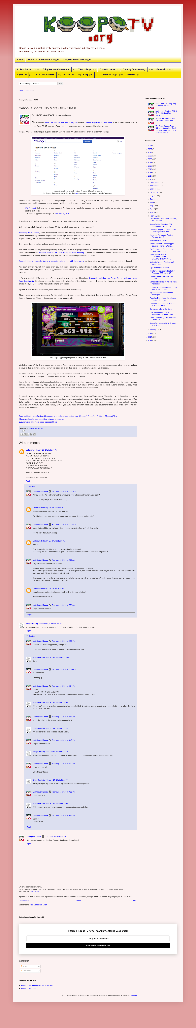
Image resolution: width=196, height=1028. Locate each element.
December (154, 182)
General (160, 69)
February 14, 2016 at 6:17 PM (56, 728)
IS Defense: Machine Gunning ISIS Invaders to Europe (163, 288)
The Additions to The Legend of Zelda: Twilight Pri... (162, 250)
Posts (24, 966)
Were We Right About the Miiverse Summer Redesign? (163, 299)
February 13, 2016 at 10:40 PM (57, 657)
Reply (28, 481)
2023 (150, 156)
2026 (150, 146)
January (153, 330)
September (154, 192)
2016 (150, 179)
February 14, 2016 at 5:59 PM (63, 717)
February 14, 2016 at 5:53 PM (56, 702)
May (152, 206)
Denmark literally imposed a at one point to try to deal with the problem (51, 261)
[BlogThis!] (24, 434)
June (152, 202)
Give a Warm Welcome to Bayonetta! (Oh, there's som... (162, 313)
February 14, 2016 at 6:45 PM (63, 740)
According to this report (29, 233)
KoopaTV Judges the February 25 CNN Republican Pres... (163, 231)
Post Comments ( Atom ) (39, 905)
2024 (150, 152)
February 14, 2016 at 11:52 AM (64, 525)
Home (20, 59)
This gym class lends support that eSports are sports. (41, 419)
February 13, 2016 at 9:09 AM (45, 450)
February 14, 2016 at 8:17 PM (56, 780)
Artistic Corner (25, 69)
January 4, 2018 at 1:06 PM (55, 837)
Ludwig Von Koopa (40, 491)
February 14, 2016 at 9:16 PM (56, 803)
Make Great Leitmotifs (158, 241)
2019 (150, 169)
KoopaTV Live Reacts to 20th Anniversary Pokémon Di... (161, 225)
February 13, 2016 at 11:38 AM (64, 491)
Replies (32, 486)
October (153, 189)
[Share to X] (27, 434)
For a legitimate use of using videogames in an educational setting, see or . (68, 416)
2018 (150, 173)
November (154, 186)
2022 (150, 159)
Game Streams (107, 69)
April (152, 209)
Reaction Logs (109, 74)
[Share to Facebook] (31, 434)
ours (76, 193)
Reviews (131, 74)
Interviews (68, 74)
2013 (150, 341)
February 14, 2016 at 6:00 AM (52, 508)
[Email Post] (23, 430)
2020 (150, 166)
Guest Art (22, 74)
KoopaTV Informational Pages (43, 59)
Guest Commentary (44, 74)
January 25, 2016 (62, 214)
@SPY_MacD (30, 208)
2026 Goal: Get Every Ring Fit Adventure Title (166, 105)
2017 (150, 176)
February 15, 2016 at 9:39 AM (63, 560)
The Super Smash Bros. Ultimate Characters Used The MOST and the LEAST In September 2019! (166, 129)
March (152, 212)
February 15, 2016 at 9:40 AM (63, 815)
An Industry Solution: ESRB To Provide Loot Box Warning (166, 113)
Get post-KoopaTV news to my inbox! (98, 945)
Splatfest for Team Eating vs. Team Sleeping (61, 253)
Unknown (30, 450)
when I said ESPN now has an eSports (61, 123)
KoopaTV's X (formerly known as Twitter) (37, 985)
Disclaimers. (34, 892)
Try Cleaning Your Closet (159, 268)
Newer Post (24, 901)
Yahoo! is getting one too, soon (99, 123)
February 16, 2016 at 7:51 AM (63, 605)
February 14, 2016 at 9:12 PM (63, 792)
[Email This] (21, 434)
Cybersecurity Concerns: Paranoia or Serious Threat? (163, 305)
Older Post (132, 901)
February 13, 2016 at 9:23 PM (50, 624)
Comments (26, 971)
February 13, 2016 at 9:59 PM (63, 641)
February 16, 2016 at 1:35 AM (52, 588)
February (153, 216)
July (152, 199)
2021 (150, 162)
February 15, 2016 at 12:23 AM (53, 541)
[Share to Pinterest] (34, 434)
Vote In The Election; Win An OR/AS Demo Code (165, 120)
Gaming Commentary (134, 69)
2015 (150, 334)
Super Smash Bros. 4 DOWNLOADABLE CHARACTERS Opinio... (160, 257)
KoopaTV (87, 74)
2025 (150, 149)
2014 (150, 337)
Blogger (134, 995)
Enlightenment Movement (55, 69)
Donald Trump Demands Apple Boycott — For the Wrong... (162, 245)
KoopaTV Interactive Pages (77, 59)
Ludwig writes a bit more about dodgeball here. (38, 422)
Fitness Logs (84, 69)
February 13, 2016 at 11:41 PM (64, 669)
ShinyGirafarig (32, 624)
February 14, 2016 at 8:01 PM (63, 764)
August (153, 196)
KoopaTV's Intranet (28, 988)
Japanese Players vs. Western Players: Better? (161, 236)
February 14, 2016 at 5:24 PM (63, 686)
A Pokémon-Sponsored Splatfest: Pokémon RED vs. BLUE (162, 272)
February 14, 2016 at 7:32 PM (56, 752)
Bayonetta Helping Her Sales (161, 309)
